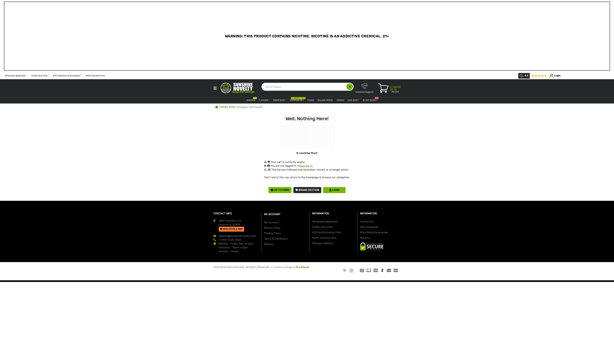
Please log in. (305, 165)
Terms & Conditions (275, 238)
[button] (215, 88)
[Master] (368, 270)
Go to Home (281, 190)
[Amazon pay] (361, 270)
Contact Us (367, 221)
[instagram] (351, 270)
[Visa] (375, 270)
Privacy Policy (272, 233)
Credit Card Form (322, 227)
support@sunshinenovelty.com (237, 236)
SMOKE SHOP (228, 107)
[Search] (349, 86)
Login (335, 190)
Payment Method (322, 243)
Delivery (269, 244)
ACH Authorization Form (327, 232)
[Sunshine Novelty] (238, 88)
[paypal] (389, 270)
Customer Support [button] (364, 92)
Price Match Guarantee (374, 232)
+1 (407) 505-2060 (230, 239)
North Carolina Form (324, 237)
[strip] (396, 270)
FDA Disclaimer (369, 227)
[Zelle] (382, 270)
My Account (271, 222)
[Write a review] (539, 76)
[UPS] (345, 270)
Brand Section (308, 190)
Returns (365, 237)
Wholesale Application (325, 221)
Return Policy (272, 227)
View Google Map (232, 229)
